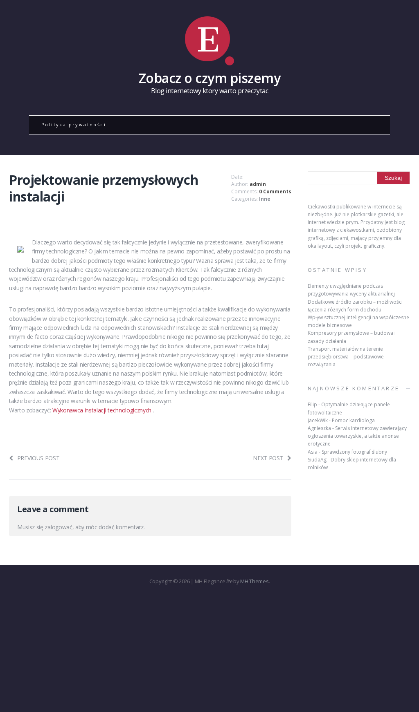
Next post (268, 458)
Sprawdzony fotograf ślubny (354, 451)
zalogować (58, 527)
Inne (264, 198)
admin (258, 184)
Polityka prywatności (73, 124)
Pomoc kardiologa (353, 420)
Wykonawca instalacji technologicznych (102, 410)
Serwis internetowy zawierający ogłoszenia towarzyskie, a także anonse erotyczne (357, 436)
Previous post (38, 458)
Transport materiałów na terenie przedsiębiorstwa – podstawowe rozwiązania (346, 356)
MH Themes (254, 581)
